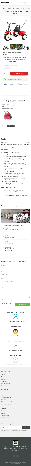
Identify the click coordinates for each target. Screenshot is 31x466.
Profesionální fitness (6, 386)
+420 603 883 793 (9, 237)
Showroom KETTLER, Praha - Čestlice (14, 225)
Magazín (3, 413)
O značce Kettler (5, 415)
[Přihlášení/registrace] (22, 2)
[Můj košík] (25, 2)
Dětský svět (4, 381)
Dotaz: (3, 285)
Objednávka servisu (6, 395)
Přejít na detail (11, 125)
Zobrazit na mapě (9, 231)
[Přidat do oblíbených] (26, 53)
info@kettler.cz (9, 243)
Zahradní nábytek (5, 383)
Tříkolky (17, 8)
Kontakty (3, 399)
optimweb (18, 463)
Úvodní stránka (4, 411)
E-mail (3, 271)
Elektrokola (4, 377)
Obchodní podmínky (6, 397)
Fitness (3, 374)
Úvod (4, 8)
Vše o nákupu (4, 393)
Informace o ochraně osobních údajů (10, 300)
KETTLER (10, 88)
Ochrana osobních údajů (7, 402)
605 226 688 (7, 303)
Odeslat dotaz (22, 304)
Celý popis (13, 61)
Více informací (15, 255)
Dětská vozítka (10, 8)
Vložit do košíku (20, 73)
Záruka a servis (5, 417)
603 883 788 (20, 448)
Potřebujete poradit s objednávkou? (15, 79)
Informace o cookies (6, 404)
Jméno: (3, 265)
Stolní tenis (4, 379)
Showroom (4, 420)
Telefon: (3, 278)
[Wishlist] (19, 2)
